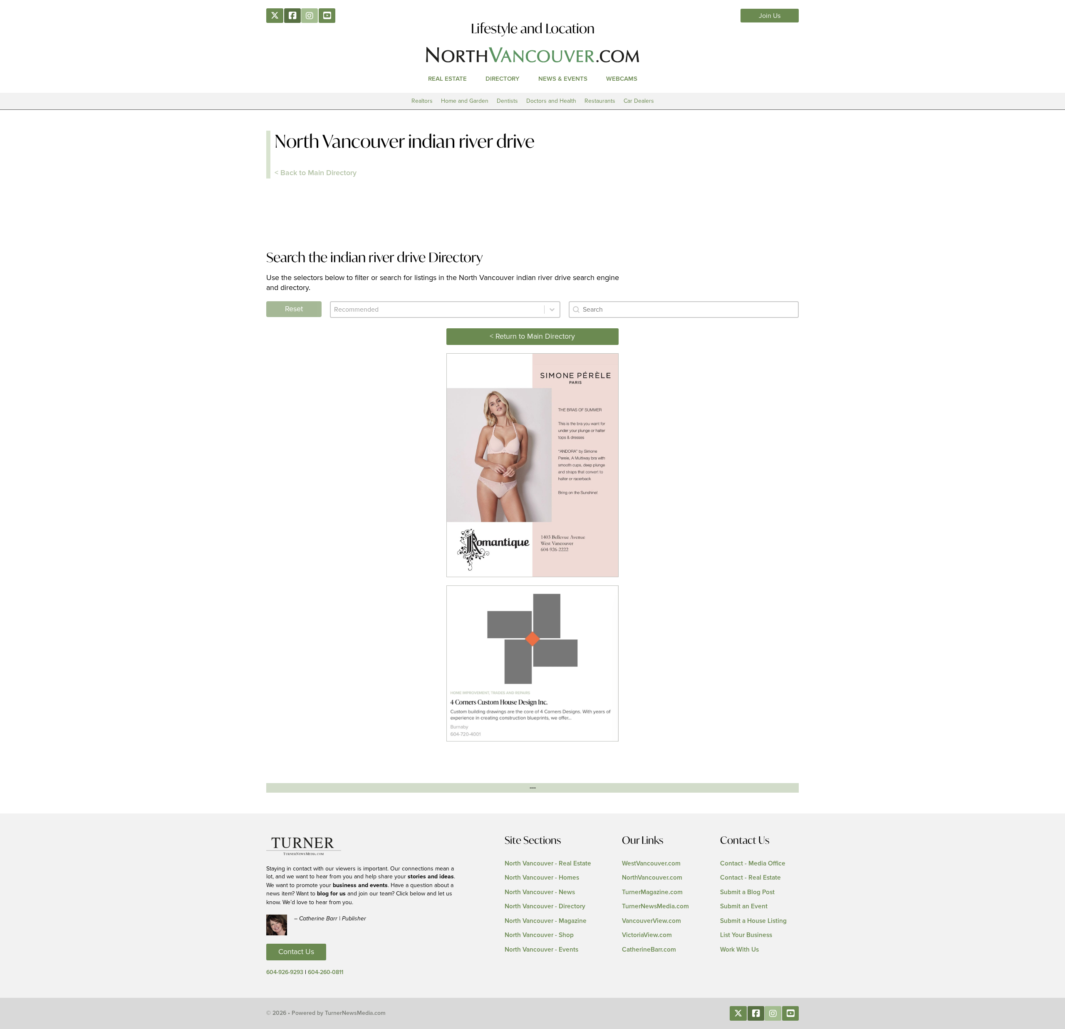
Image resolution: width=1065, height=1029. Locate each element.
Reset (294, 309)
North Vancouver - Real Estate (548, 864)
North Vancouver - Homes (542, 878)
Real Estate (447, 79)
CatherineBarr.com (649, 950)
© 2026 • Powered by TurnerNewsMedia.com (326, 1013)
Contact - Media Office (752, 864)
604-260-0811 (325, 972)
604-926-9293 (284, 972)
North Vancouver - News (540, 892)
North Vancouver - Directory (545, 906)
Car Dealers (639, 100)
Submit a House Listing (753, 921)
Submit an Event (744, 906)
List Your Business (746, 935)
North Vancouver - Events (541, 950)
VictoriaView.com (647, 935)
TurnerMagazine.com (652, 892)
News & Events (562, 79)
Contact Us (296, 952)
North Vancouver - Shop (539, 935)
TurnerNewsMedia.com (655, 906)
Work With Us (739, 950)
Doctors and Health (551, 100)
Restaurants (600, 100)
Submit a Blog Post (747, 892)
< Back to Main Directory (316, 173)
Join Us (770, 16)
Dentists (507, 100)
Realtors (422, 100)
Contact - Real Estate (750, 878)
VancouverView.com (651, 921)
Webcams (621, 79)
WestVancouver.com (651, 864)
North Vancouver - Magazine (546, 921)
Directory (502, 79)
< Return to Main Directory (532, 336)
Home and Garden (464, 100)
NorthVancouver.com (652, 878)
